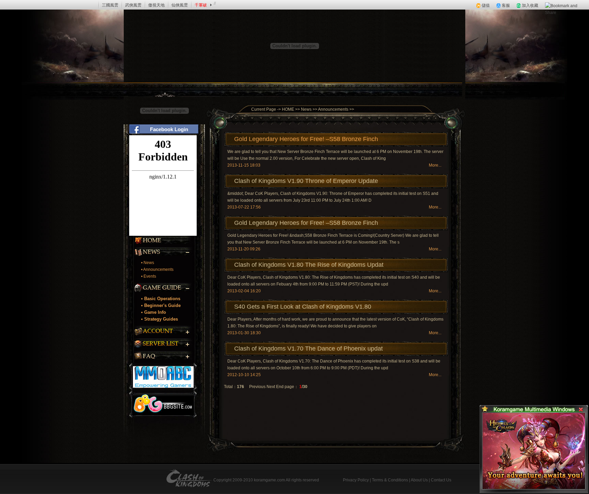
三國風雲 (110, 5)
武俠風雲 (133, 5)
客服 (506, 5)
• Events (148, 276)
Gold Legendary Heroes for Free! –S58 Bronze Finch (306, 139)
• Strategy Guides (159, 319)
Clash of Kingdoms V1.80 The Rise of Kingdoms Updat (308, 264)
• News (147, 262)
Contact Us (441, 480)
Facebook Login (169, 129)
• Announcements (157, 269)
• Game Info (153, 312)
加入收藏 (530, 5)
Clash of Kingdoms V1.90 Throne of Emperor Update (306, 180)
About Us (419, 480)
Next (271, 386)
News (306, 109)
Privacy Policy (356, 480)
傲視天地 (156, 5)
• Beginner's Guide (161, 305)
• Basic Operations (160, 298)
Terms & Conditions (390, 480)
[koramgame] (24, 5)
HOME (287, 109)
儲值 (486, 5)
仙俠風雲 (179, 5)
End (280, 386)
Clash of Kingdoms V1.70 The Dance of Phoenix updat (308, 348)
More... (435, 165)
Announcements (333, 109)
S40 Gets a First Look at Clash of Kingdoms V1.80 (302, 306)
